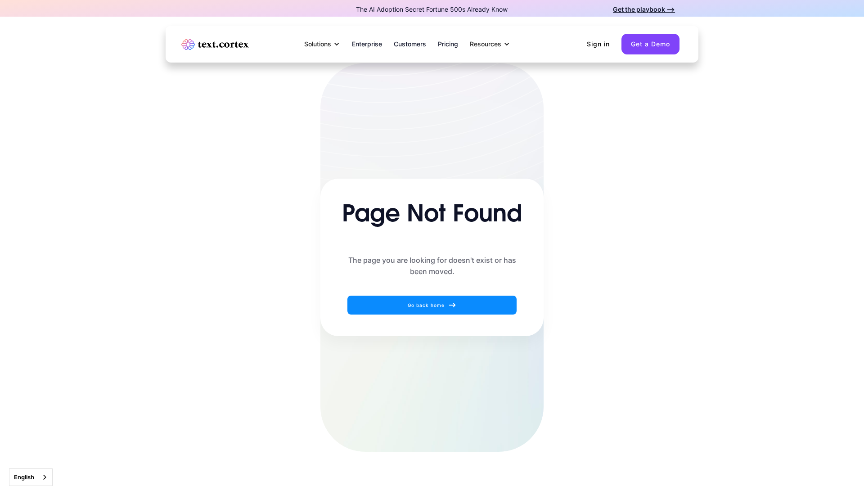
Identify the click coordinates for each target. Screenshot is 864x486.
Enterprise (367, 44)
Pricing (448, 44)
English (24, 477)
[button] (322, 44)
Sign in (598, 44)
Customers (410, 44)
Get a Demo (650, 44)
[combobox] (31, 477)
